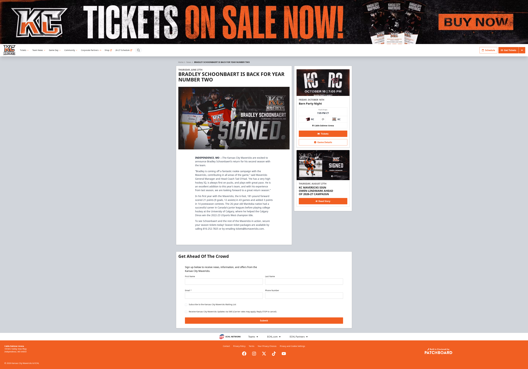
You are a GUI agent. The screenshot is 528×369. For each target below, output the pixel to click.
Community (69, 50)
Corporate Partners (90, 50)
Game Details (324, 142)
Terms (251, 346)
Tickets (23, 50)
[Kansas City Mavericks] (9, 50)
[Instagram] (254, 353)
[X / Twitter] (264, 353)
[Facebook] (244, 353)
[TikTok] (274, 353)
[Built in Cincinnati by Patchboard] (438, 351)
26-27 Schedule (122, 50)
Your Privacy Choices (267, 346)
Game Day (53, 50)
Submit (264, 320)
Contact (226, 346)
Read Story (324, 201)
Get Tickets (510, 50)
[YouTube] (284, 353)
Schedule (490, 50)
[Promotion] (264, 22)
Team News (37, 50)
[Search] (138, 50)
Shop (107, 50)
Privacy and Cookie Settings (292, 346)
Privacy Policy (239, 346)
